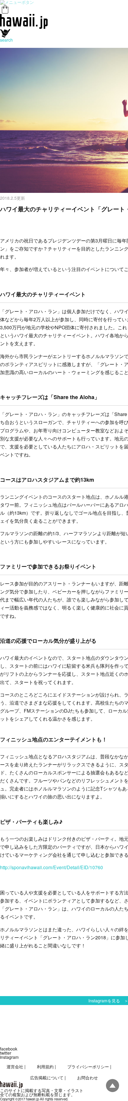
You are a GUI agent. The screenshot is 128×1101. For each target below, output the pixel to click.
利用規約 (45, 1067)
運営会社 (15, 1067)
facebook (8, 1049)
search (6, 40)
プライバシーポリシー (88, 1067)
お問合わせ (87, 1077)
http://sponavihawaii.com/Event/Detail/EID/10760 (51, 867)
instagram (9, 1057)
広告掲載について (46, 1077)
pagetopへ (112, 1085)
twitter (5, 1053)
